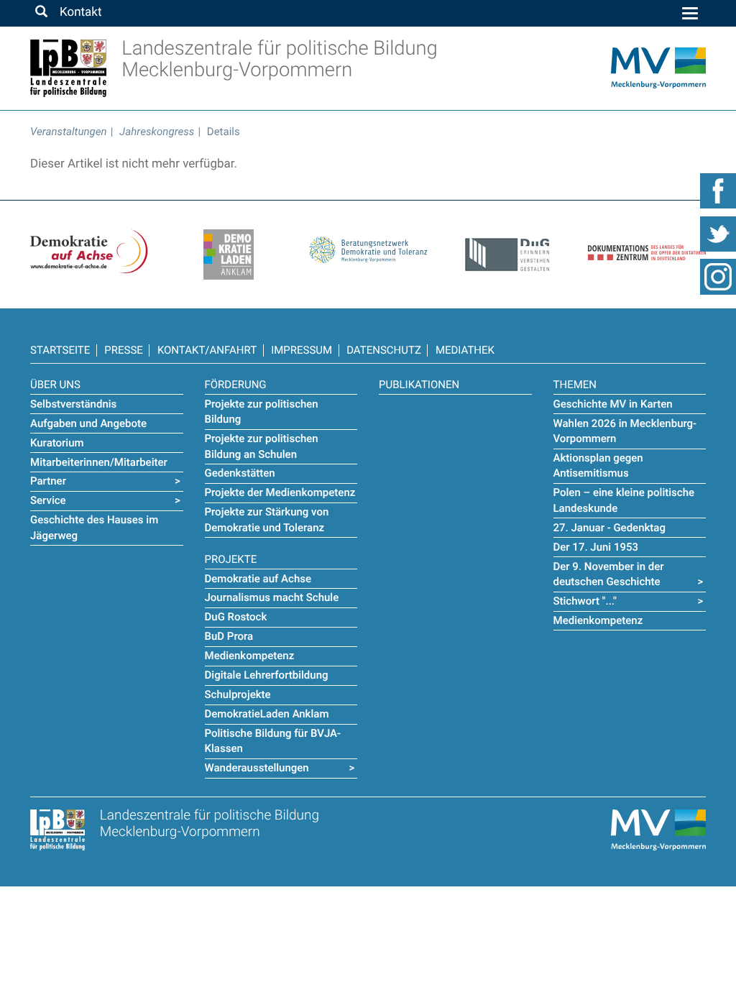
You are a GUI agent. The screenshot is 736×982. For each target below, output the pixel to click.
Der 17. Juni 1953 (596, 547)
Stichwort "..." (585, 601)
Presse (123, 350)
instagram (718, 277)
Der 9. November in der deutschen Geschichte (608, 574)
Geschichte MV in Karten (613, 404)
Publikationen (419, 384)
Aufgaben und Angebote (88, 423)
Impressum (301, 350)
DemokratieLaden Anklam (267, 713)
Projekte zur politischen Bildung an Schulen (261, 446)
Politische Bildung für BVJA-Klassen (273, 741)
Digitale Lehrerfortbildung (266, 675)
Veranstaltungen (68, 131)
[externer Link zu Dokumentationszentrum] (647, 244)
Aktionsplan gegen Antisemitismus (598, 465)
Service (48, 500)
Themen (575, 384)
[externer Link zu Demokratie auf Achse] (89, 251)
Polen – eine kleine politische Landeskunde (624, 500)
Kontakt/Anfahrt (207, 350)
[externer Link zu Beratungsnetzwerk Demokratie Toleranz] (368, 246)
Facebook (718, 190)
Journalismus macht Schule (272, 597)
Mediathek (465, 350)
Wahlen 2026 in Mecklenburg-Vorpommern (625, 431)
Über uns (55, 384)
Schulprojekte (238, 694)
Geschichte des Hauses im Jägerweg (94, 527)
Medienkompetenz (250, 655)
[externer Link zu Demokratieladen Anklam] (228, 254)
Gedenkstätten (240, 473)
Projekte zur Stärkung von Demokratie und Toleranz (267, 519)
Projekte (231, 559)
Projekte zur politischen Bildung (261, 412)
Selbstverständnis (73, 404)
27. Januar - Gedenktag (609, 527)
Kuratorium (57, 442)
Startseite (60, 350)
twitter (718, 234)
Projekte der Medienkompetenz (280, 492)
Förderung (236, 384)
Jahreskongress (156, 131)
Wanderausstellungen (257, 767)
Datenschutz (383, 350)
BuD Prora (229, 636)
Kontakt (80, 12)
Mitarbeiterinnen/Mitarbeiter (98, 462)
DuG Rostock (236, 616)
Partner (48, 480)
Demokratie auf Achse (258, 578)
